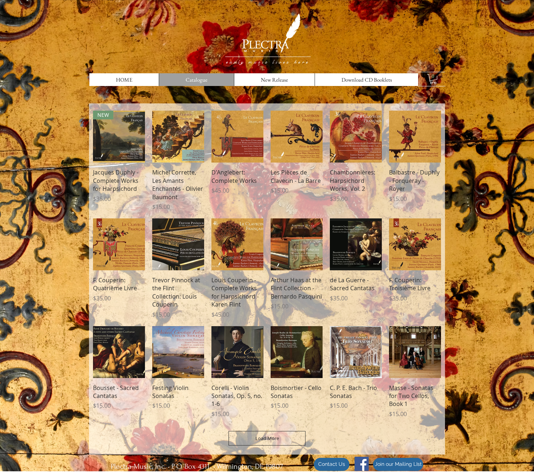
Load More (267, 438)
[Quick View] (178, 137)
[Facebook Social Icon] (362, 464)
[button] (433, 79)
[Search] (437, 51)
